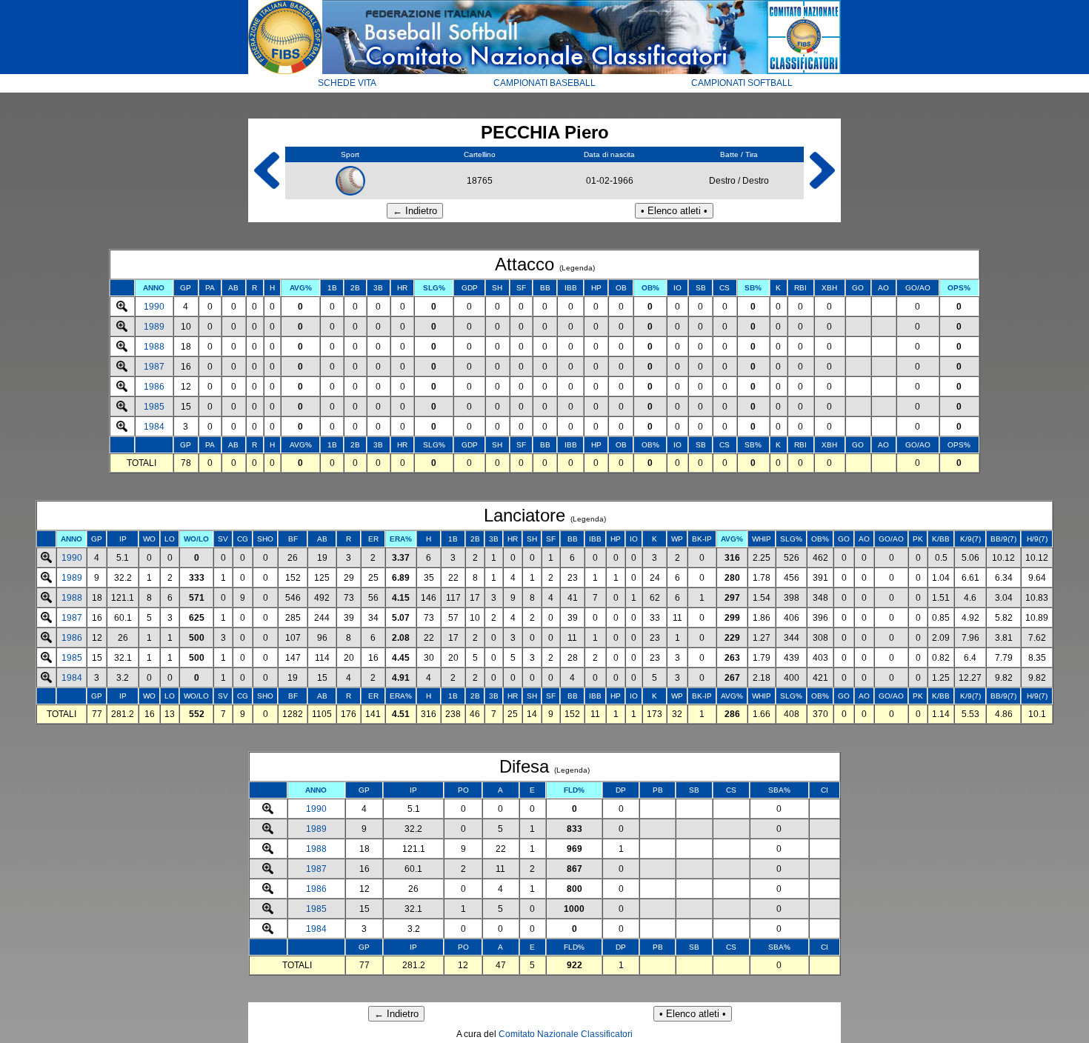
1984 (154, 426)
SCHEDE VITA (347, 83)
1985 (154, 406)
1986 (154, 386)
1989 (154, 326)
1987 (154, 366)
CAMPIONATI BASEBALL (544, 83)
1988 (154, 346)
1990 (154, 306)
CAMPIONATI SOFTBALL (742, 83)
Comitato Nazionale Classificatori (566, 1034)
